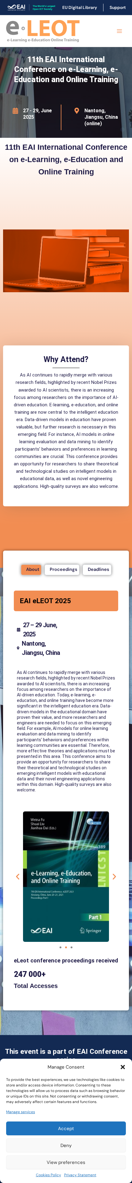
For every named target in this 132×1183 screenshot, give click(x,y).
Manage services (20, 1111)
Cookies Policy (48, 1175)
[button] (123, 1067)
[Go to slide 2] (66, 947)
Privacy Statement (80, 1175)
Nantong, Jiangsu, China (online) (101, 117)
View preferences (66, 1162)
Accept (66, 1128)
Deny (66, 1145)
